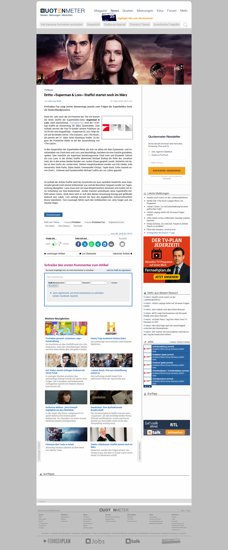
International (87, 523)
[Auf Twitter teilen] (85, 244)
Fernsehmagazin (64, 533)
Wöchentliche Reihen (112, 517)
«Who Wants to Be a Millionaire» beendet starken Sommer (168, 219)
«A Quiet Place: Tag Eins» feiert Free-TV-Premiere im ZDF (165, 320)
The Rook (78, 226)
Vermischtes (87, 519)
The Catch (49, 226)
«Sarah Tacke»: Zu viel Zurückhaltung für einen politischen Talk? (167, 207)
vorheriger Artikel (55, 253)
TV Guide (115, 533)
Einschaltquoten (104, 533)
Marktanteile (109, 519)
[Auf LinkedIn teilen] (104, 244)
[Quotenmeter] (62, 12)
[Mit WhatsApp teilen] (91, 244)
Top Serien (182, 533)
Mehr (184, 10)
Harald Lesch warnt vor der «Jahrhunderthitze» (167, 197)
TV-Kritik (130, 519)
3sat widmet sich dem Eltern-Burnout (164, 309)
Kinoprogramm (155, 533)
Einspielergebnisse (156, 521)
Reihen (63, 519)
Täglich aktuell (110, 521)
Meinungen (145, 10)
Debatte (130, 517)
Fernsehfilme (132, 533)
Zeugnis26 (93, 24)
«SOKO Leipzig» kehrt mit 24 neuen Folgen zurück (165, 213)
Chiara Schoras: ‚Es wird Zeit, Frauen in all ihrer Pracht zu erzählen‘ (167, 225)
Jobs (173, 519)
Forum (172, 10)
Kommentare (53, 214)
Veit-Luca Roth (54, 101)
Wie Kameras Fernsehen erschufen (61, 24)
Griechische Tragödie (166, 24)
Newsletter (42, 519)
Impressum (176, 530)
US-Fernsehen (88, 528)
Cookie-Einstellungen (179, 527)
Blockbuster (123, 533)
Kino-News (153, 517)
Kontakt (174, 521)
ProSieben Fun (76, 122)
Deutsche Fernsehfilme (170, 533)
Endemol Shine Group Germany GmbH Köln (168, 349)
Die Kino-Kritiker (155, 519)
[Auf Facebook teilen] (78, 244)
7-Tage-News (43, 523)
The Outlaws (63, 226)
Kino (160, 10)
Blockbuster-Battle (156, 523)
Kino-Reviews (132, 521)
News (115, 10)
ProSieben (72, 222)
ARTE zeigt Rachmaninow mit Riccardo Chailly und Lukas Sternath (165, 314)
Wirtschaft (86, 521)
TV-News (86, 517)
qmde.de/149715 (125, 233)
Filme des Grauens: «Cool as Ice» (161, 229)
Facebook (42, 526)
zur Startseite (88, 253)
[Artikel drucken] (111, 244)
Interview (64, 521)
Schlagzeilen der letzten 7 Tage (161, 232)
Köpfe (85, 526)
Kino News (45, 533)
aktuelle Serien (144, 533)
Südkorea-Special (114, 24)
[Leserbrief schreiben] (122, 244)
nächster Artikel (121, 253)
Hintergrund (65, 517)
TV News (95, 533)
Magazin (100, 10)
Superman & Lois (116, 222)
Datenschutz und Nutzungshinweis (178, 524)
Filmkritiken (76, 533)
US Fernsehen (86, 533)
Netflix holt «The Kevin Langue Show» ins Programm (165, 202)
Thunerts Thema (139, 24)
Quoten (128, 10)
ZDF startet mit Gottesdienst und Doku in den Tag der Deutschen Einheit (166, 333)
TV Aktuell (53, 533)
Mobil (41, 521)
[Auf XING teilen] (98, 244)
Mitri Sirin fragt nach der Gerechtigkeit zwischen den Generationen (164, 326)
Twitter (41, 528)
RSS (40, 517)
